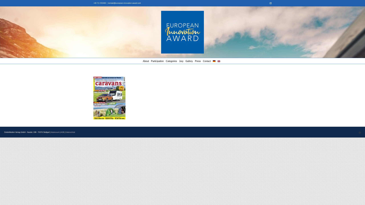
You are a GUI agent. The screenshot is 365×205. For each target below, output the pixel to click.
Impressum (55, 132)
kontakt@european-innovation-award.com (124, 3)
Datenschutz (70, 132)
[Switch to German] (214, 61)
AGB (62, 132)
